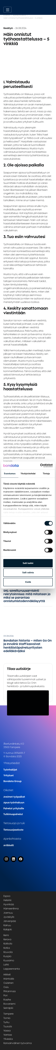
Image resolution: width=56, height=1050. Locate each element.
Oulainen (8, 982)
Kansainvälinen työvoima (17, 1043)
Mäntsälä (8, 978)
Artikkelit (8, 845)
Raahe (7, 999)
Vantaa (7, 1034)
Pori (5, 995)
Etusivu (6, 15)
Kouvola (7, 952)
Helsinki (7, 900)
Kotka (6, 947)
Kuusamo (8, 960)
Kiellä (28, 582)
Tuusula (7, 1026)
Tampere (8, 1013)
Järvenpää (9, 921)
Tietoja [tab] (46, 473)
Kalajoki (7, 929)
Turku (6, 1022)
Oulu (6, 987)
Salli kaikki (28, 563)
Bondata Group (12, 781)
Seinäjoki (8, 1007)
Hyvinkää (8, 904)
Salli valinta (28, 572)
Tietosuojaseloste (13, 829)
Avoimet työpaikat (14, 796)
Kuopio (7, 956)
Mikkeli (6, 974)
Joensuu (8, 912)
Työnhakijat (10, 769)
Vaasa (6, 1030)
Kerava (7, 939)
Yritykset (8, 775)
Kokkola (7, 943)
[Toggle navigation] (7, 10)
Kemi (6, 935)
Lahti (6, 964)
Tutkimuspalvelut (13, 814)
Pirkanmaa (9, 991)
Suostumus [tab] (10, 473)
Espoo (6, 896)
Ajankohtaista (19, 15)
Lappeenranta (11, 968)
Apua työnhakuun (13, 802)
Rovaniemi (9, 1003)
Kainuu (7, 925)
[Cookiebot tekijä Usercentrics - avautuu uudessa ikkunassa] (40, 465)
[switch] (49, 532)
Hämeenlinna (11, 908)
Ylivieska (8, 1038)
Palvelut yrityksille (13, 808)
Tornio (6, 1018)
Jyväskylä (8, 916)
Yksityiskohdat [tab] (28, 473)
